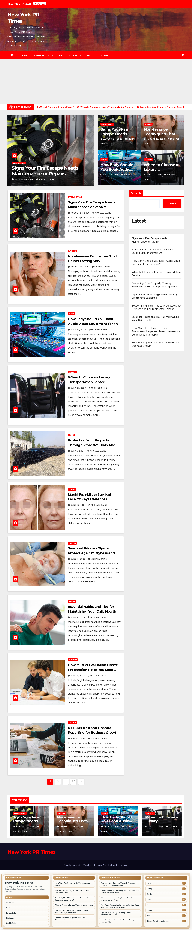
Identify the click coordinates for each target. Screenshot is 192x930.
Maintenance (107, 124)
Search (136, 193)
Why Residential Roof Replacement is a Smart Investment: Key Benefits (118, 899)
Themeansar (122, 865)
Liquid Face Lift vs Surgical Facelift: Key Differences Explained (89, 499)
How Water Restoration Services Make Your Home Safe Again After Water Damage (120, 906)
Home (24, 55)
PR (60, 55)
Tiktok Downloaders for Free (158, 921)
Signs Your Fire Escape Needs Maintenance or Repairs (115, 136)
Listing (74, 55)
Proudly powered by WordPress (79, 865)
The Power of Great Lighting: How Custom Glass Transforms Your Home (120, 891)
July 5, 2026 (78, 451)
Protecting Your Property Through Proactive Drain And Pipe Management (91, 445)
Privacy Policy (11, 913)
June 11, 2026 (78, 559)
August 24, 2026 (113, 139)
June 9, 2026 (78, 617)
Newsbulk (107, 865)
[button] (183, 55)
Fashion (12, 163)
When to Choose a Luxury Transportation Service (161, 171)
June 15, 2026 (78, 505)
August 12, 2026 (20, 179)
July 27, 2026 (154, 174)
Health (72, 489)
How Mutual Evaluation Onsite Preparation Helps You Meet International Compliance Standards (156, 331)
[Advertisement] (96, 82)
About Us (10, 902)
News (90, 55)
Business (73, 660)
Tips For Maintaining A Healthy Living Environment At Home (116, 913)
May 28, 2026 (78, 738)
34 (73, 781)
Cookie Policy (11, 923)
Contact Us (42, 55)
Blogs (105, 55)
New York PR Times (31, 852)
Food (149, 915)
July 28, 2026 (111, 174)
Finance (72, 723)
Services (148, 160)
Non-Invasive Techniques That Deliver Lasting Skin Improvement (42, 173)
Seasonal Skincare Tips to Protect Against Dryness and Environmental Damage (91, 553)
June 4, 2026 (78, 675)
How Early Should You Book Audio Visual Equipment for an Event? (117, 171)
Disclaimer (10, 918)
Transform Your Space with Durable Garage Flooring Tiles (118, 920)
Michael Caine (42, 179)
